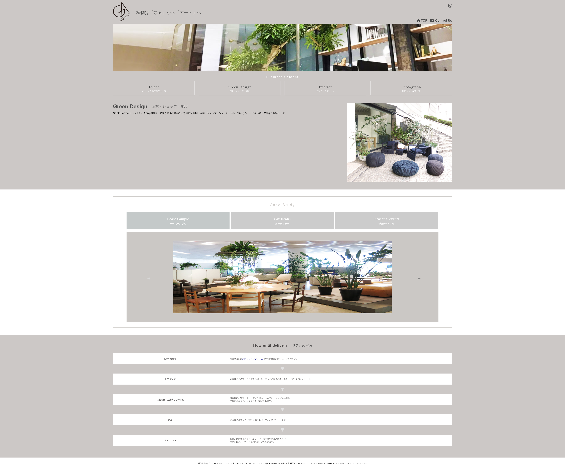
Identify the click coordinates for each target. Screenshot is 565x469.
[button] (421, 277)
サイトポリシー (342, 463)
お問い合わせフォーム (252, 358)
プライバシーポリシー (358, 463)
